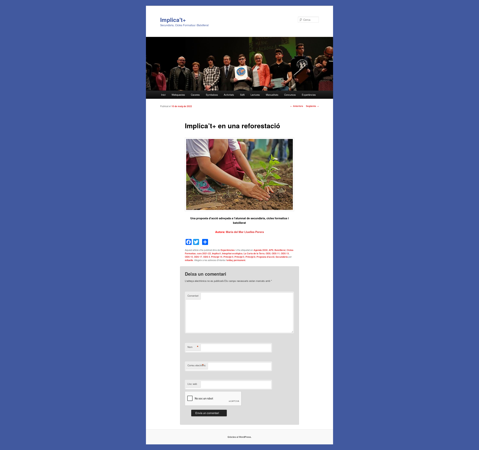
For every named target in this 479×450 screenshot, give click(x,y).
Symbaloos (212, 94)
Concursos (290, 94)
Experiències (309, 94)
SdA (242, 94)
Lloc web (192, 384)
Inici (163, 94)
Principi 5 (239, 256)
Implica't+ (173, 20)
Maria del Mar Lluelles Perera (245, 232)
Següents (312, 106)
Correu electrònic (196, 365)
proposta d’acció (207, 218)
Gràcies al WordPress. (239, 437)
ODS (268, 253)
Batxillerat (280, 250)
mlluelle (189, 260)
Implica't (216, 253)
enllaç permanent (236, 260)
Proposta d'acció (265, 256)
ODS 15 (189, 256)
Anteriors (296, 106)
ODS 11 (276, 253)
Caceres (195, 94)
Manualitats (272, 94)
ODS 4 (206, 256)
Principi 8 (250, 256)
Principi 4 (228, 256)
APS (271, 250)
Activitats (229, 94)
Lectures (255, 94)
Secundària (282, 256)
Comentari (193, 295)
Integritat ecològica (232, 253)
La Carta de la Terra (254, 253)
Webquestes (178, 94)
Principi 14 (216, 256)
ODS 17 (198, 256)
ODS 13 (285, 253)
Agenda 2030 (261, 250)
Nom (193, 347)
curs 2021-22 (204, 253)
